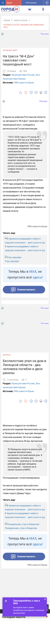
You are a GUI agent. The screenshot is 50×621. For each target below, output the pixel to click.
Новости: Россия (20, 20)
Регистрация (31, 3)
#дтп (15, 50)
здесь (37, 277)
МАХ (33, 272)
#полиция (7, 50)
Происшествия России (23, 75)
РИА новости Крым (24, 82)
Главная (6, 20)
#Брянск (7, 355)
